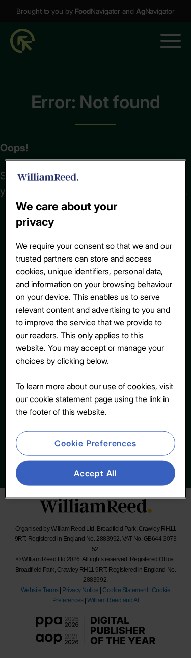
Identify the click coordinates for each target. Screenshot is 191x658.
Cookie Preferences (95, 443)
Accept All (95, 473)
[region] (95, 329)
